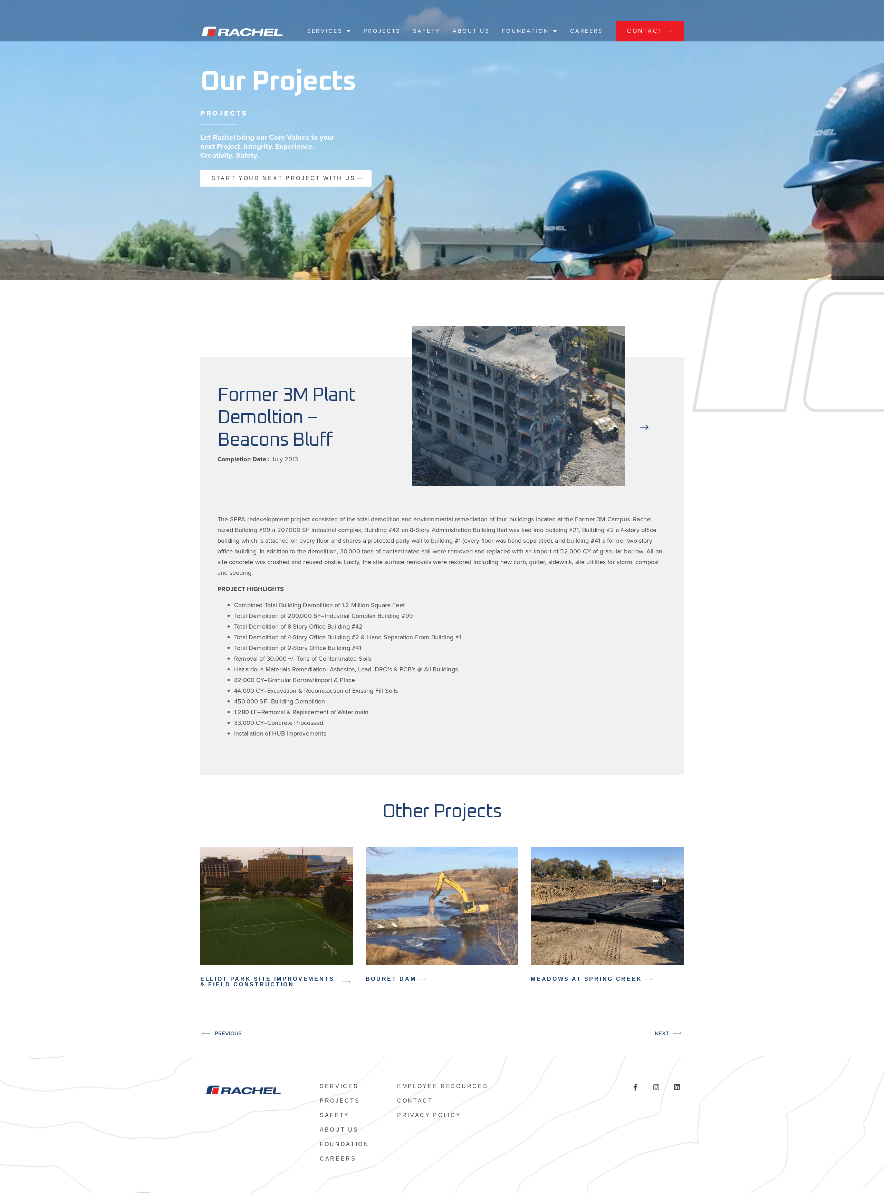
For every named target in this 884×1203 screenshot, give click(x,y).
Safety (426, 31)
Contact (415, 1101)
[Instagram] (656, 1087)
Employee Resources (442, 1086)
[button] (644, 407)
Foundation (525, 31)
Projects (382, 31)
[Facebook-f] (635, 1087)
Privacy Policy (429, 1115)
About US (471, 31)
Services (324, 31)
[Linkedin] (676, 1087)
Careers (586, 31)
